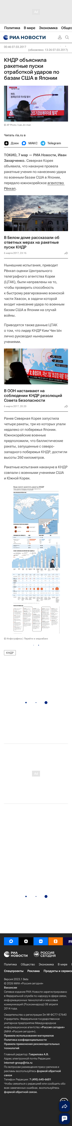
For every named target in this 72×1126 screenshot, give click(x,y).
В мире (62, 964)
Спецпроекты (13, 971)
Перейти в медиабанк (36, 638)
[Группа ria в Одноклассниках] (55, 941)
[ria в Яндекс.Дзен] (26, 941)
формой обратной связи (20, 1092)
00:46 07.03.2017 (15, 46)
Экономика (46, 964)
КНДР (10, 652)
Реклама (33, 971)
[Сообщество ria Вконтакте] (41, 941)
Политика (10, 964)
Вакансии (10, 987)
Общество (28, 964)
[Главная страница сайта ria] (24, 37)
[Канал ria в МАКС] (11, 941)
